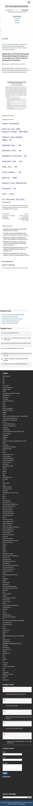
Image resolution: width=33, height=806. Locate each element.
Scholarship (6, 647)
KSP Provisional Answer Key (10, 565)
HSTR (4, 473)
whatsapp (17, 20)
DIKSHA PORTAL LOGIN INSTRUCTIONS (14, 441)
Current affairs (7, 433)
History (5, 469)
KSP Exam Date (7, 559)
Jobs (4, 485)
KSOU (4, 552)
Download (6, 202)
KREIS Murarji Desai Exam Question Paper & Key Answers (17, 354)
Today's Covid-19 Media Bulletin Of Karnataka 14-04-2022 (17, 338)
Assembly (5, 399)
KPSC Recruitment (8, 538)
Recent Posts (6, 630)
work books (6, 680)
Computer (5, 427)
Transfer (5, 664)
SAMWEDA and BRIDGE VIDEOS (12, 643)
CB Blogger (22, 804)
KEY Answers (6, 500)
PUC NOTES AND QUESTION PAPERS (13, 620)
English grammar (7, 448)
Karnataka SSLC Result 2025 (10, 316)
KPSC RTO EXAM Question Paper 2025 (13, 314)
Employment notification (9, 447)
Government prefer (8, 466)
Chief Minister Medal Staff (10, 420)
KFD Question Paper (8, 513)
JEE (4, 481)
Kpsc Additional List (8, 521)
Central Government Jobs (10, 418)
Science (5, 651)
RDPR (4, 628)
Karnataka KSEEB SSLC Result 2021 (13, 348)
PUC (4, 618)
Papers (5, 603)
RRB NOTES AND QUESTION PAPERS (13, 636)
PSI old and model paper (9, 617)
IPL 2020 (5, 479)
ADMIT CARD (6, 389)
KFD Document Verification (10, 504)
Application (6, 397)
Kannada (5, 490)
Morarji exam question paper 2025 (15, 711)
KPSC (4, 517)
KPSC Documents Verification (11, 527)
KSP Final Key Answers (9, 561)
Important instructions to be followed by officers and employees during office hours (15, 238)
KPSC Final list (7, 532)
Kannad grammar (7, 489)
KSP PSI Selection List (9, 569)
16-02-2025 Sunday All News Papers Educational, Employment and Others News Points (18, 735)
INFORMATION (7, 477)
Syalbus (5, 659)
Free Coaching (7, 456)
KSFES (4, 550)
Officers (5, 596)
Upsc (4, 670)
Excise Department (8, 454)
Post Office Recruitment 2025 (14, 728)
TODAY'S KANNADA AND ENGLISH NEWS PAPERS (15, 359)
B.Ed (4, 403)
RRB (4, 634)
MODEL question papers (9, 586)
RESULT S (5, 632)
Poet (4, 611)
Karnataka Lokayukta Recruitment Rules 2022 (16, 343)
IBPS (4, 475)
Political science (7, 615)
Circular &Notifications (13, 44)
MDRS (4, 580)
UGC (4, 668)
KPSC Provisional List (8, 534)
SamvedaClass (7, 641)
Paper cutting (6, 601)
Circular (5, 422)
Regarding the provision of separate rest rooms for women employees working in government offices (14, 243)
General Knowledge (8, 460)
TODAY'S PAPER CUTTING (13, 700)
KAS (4, 494)
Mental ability (6, 582)
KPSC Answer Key (8, 519)
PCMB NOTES (7, 607)
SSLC (4, 657)
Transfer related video (9, 666)
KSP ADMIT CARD (8, 553)
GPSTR (5, 468)
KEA (4, 498)
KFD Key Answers (8, 508)
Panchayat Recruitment (9, 597)
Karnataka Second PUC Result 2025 (12, 319)
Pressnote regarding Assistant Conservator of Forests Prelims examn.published (19, 723)
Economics (6, 445)
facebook (17, 18)
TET (4, 660)
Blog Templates (12, 804)
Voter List (5, 676)
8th (4, 382)
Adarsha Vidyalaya (8, 387)
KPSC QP (5, 536)
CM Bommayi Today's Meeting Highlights (15, 364)
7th (4, 380)
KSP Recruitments (8, 571)
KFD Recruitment (7, 515)
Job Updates (6, 483)
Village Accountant (8, 674)
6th (4, 378)
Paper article (6, 599)
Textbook (5, 662)
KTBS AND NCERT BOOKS (10, 575)
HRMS (4, 471)
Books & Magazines (8, 408)
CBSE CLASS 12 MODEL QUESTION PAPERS (15, 416)
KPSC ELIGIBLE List (8, 529)
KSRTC (5, 573)
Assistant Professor (8, 401)
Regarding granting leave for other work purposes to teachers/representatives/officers (16, 254)
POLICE (5, 613)
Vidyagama (6, 672)
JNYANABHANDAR (16, 6)
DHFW (4, 439)
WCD (4, 678)
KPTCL (5, 544)
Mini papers (6, 584)
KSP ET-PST (6, 557)
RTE (4, 638)
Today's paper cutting (12, 705)
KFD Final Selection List (9, 506)
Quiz (4, 626)
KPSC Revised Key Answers (10, 540)
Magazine (5, 578)
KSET (4, 548)
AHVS (4, 391)
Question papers (7, 624)
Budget (5, 412)
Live (4, 576)
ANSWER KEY (6, 395)
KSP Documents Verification (10, 555)
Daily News (6, 435)
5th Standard (6, 376)
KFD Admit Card (7, 502)
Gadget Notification (8, 458)
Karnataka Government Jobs (10, 492)
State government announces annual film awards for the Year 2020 (15, 229)
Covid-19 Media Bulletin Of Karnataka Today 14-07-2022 (23, 218)
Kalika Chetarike (7, 487)
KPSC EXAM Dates (8, 531)
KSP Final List (6, 563)
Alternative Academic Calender (11, 393)
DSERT (5, 443)
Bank (4, 404)
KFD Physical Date (8, 510)
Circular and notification (9, 426)
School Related (7, 649)
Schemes (5, 645)
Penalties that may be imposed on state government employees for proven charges (15, 234)
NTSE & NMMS (7, 594)
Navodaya (5, 590)
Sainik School (6, 639)
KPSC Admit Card (7, 523)
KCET (4, 496)
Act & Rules (6, 385)
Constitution (6, 429)
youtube (17, 22)
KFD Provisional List (8, 512)
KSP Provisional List (8, 567)
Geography (6, 464)
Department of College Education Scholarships (8, 217)
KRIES (4, 546)
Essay (4, 450)
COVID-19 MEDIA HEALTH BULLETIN (13, 431)
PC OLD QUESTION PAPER (10, 605)
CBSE (4, 414)
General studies (7, 462)
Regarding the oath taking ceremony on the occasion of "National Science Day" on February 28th (15, 249)
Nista (4, 592)
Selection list (6, 653)
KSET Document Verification (10, 323)
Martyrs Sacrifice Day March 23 (10, 321)
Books (4, 406)
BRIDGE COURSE (7, 410)
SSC (4, 655)
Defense (5, 437)
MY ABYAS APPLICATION (10, 588)
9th (4, 383)
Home (3, 44)
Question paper (7, 622)
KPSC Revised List (8, 542)
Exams (4, 452)
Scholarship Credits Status (11, 333)
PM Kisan (5, 609)
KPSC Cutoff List (7, 525)
